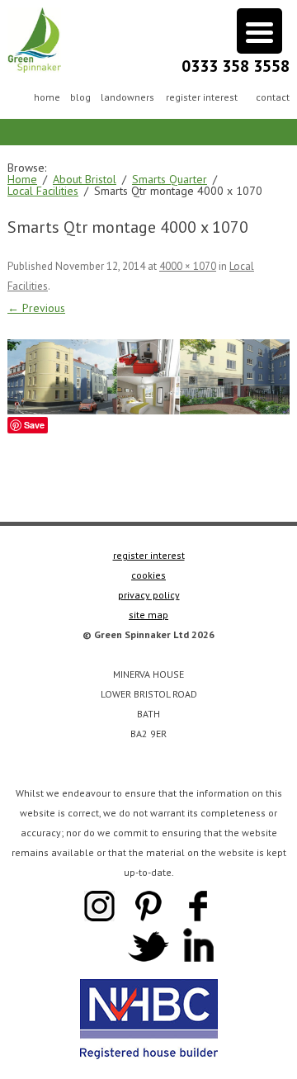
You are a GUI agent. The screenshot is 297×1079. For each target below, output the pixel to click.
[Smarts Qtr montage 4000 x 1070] (148, 376)
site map (148, 614)
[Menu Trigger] (259, 31)
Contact (273, 97)
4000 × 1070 (187, 266)
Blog (80, 97)
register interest (149, 555)
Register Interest (202, 97)
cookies (148, 575)
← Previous (36, 308)
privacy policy (149, 595)
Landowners (127, 97)
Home (47, 97)
